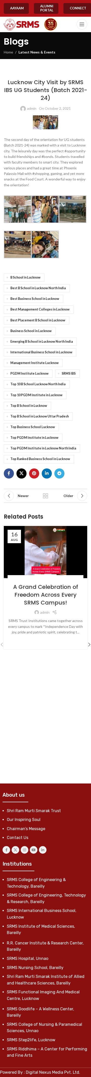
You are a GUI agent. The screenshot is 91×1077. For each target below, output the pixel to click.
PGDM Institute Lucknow (29, 373)
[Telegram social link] (59, 473)
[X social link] (21, 473)
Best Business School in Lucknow (34, 299)
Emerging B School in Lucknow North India (41, 341)
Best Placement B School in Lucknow (37, 320)
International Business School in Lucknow (41, 352)
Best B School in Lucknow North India (38, 288)
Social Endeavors (26, 577)
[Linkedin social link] (47, 473)
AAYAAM (17, 8)
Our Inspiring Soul (23, 819)
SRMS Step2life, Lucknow (31, 1039)
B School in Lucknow (25, 277)
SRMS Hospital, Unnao (27, 958)
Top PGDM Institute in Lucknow (34, 438)
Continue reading (45, 640)
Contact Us (17, 837)
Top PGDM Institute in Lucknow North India (43, 448)
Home (8, 52)
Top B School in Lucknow (28, 406)
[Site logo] (21, 24)
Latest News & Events (36, 52)
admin (31, 108)
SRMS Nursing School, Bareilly (35, 967)
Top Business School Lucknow (32, 427)
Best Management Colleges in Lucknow (40, 309)
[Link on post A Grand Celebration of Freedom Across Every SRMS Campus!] (45, 552)
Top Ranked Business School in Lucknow (40, 459)
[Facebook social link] (9, 473)
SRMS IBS (69, 373)
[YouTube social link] (33, 850)
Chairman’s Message (26, 828)
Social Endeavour (56, 577)
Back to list (45, 496)
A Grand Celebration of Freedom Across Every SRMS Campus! (45, 595)
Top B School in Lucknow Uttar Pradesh (39, 416)
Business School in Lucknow (31, 331)
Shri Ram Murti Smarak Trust (34, 810)
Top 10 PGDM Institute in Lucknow (36, 395)
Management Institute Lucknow (34, 363)
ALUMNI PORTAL (46, 8)
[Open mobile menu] (82, 24)
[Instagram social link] (24, 850)
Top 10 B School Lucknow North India (37, 384)
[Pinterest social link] (34, 473)
